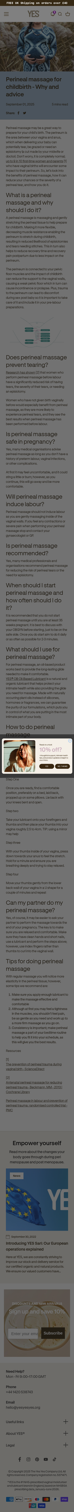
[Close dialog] (69, 740)
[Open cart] (67, 14)
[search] (59, 14)
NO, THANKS (62, 766)
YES (46, 766)
